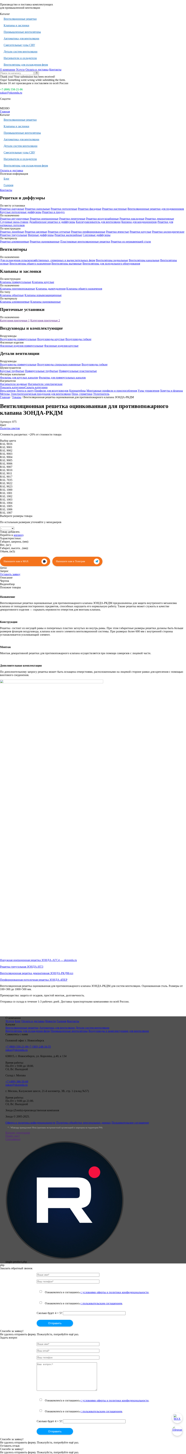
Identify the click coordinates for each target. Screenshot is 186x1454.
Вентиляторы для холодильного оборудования (111, 263)
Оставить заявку (10, 574)
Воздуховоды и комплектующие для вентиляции (118, 1031)
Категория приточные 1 (15, 320)
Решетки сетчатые (59, 231)
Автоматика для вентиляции (21, 38)
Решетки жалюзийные (68, 235)
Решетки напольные (37, 208)
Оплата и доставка (36, 69)
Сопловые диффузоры (96, 235)
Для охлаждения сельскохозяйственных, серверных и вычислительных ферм (47, 260)
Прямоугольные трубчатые (41, 371)
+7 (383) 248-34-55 (39, 1046)
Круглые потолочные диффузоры (20, 212)
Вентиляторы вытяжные (66, 263)
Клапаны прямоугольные (15, 282)
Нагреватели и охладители (20, 58)
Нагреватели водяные (13, 384)
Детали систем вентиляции (20, 51)
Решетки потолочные (64, 208)
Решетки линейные (12, 231)
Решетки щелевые (36, 231)
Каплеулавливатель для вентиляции (98, 221)
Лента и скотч (25, 390)
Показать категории (12, 387)
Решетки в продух (53, 212)
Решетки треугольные (13, 235)
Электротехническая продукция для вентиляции (41, 393)
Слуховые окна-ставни (14, 221)
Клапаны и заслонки (16, 25)
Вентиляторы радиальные (112, 260)
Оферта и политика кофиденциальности (30, 1122)
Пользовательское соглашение (130, 1122)
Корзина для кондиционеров (139, 221)
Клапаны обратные (12, 295)
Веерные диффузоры (41, 235)
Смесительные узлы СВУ (19, 45)
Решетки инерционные (44, 218)
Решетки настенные (114, 208)
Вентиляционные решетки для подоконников (156, 208)
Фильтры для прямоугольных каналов (62, 377)
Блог (6, 178)
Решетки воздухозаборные (102, 218)
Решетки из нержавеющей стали (131, 241)
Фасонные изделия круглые (61, 345)
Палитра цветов (10, 428)
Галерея (8, 185)
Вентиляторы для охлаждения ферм (26, 64)
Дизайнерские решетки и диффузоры (52, 221)
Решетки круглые (140, 231)
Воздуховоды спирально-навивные (59, 364)
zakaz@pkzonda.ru (11, 92)
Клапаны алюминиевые (15, 301)
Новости (50, 1021)
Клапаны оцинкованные (45, 301)
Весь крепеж (8, 390)
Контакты (55, 69)
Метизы (5, 393)
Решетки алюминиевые (14, 241)
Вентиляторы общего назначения (30, 263)
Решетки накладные (132, 218)
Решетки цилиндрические (168, 231)
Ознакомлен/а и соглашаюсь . (97, 1292)
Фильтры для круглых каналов (19, 377)
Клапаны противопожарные (17, 288)
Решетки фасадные (89, 208)
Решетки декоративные (159, 218)
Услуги (20, 69)
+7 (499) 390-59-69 (16, 1081)
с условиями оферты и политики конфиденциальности (114, 1292)
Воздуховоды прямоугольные (18, 339)
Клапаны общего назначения (84, 288)
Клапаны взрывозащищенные (43, 295)
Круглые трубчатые (12, 371)
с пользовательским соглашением (101, 1303)
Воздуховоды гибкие (78, 339)
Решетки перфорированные (88, 231)
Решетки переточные (72, 218)
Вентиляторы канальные (144, 260)
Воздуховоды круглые (51, 339)
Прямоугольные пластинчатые (78, 371)
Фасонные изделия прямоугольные (21, 345)
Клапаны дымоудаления (51, 288)
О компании (7, 69)
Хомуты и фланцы (171, 390)
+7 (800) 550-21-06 (11, 89)
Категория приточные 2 (45, 320)
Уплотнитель (101, 393)
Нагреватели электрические (45, 384)
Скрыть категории (36, 387)
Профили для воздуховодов (51, 390)
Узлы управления (148, 390)
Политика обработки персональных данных (83, 1122)
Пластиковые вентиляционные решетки (85, 241)
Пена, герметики (82, 393)
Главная (5, 111)
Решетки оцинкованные (45, 241)
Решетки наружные (12, 208)
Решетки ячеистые (117, 231)
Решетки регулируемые (14, 218)
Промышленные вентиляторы (22, 31)
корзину (18, 535)
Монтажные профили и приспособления (111, 390)
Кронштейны (77, 390)
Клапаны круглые (43, 282)
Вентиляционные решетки (20, 18)
